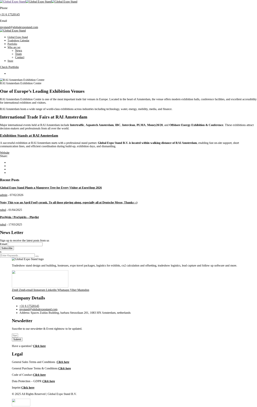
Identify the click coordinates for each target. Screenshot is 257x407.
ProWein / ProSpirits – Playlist (19, 217)
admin (3, 195)
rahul (3, 209)
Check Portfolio (9, 67)
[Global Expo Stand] (13, 1)
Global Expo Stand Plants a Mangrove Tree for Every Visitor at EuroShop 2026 (51, 187)
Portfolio (12, 44)
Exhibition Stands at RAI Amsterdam (29, 135)
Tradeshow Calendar (18, 40)
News (18, 50)
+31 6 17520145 (10, 14)
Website (4, 152)
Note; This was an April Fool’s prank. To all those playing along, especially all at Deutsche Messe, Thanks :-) (68, 202)
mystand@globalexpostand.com (19, 27)
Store (10, 60)
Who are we (14, 47)
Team (18, 53)
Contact (19, 57)
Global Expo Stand (18, 37)
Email (3, 244)
